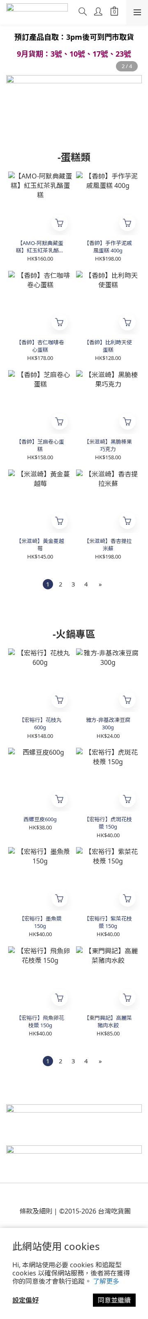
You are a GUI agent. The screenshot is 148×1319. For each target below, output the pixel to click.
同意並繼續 (114, 1300)
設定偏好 (25, 1300)
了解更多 (106, 1281)
